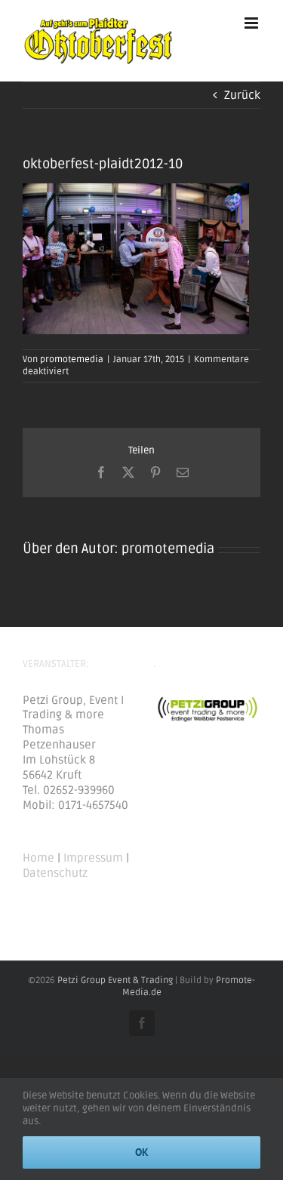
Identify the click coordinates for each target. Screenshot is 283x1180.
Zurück (242, 95)
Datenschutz (55, 873)
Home (38, 858)
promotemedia (71, 359)
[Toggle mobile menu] (252, 23)
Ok (142, 1152)
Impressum (93, 858)
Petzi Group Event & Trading (115, 980)
